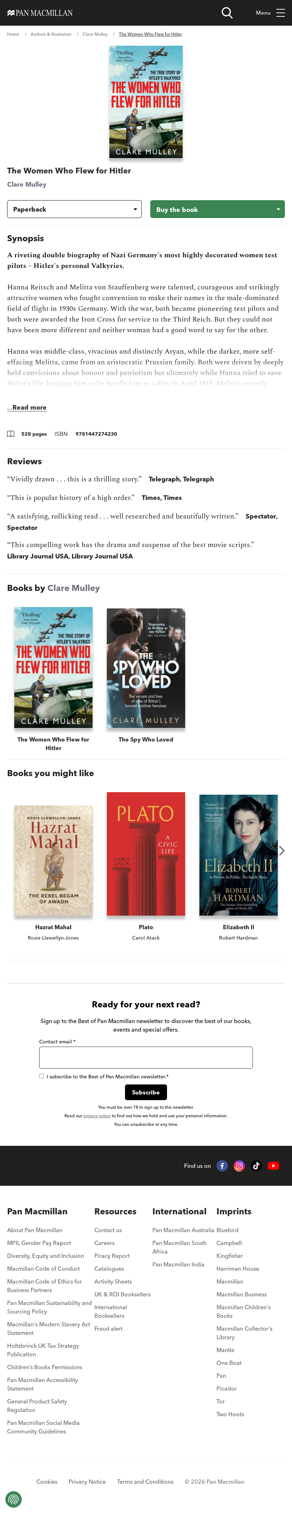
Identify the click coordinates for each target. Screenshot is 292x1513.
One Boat (229, 1362)
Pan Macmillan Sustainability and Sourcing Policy (49, 1307)
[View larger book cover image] (145, 102)
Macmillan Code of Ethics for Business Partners (44, 1286)
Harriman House (238, 1268)
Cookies (46, 1481)
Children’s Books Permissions (44, 1367)
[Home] (40, 13)
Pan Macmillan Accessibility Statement (42, 1384)
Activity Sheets (113, 1281)
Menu (263, 12)
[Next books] (282, 851)
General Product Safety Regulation (37, 1405)
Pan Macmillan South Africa (179, 1247)
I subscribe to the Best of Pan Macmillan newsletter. (107, 1076)
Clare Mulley (95, 34)
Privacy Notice (87, 1481)
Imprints (234, 1211)
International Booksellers (110, 1311)
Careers (104, 1242)
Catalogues (109, 1268)
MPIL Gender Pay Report (39, 1242)
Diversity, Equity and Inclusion (45, 1255)
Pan (221, 1375)
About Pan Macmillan (34, 1230)
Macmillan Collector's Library (244, 1333)
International (179, 1211)
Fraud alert (108, 1328)
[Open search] (227, 13)
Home (13, 34)
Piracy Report (112, 1255)
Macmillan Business (242, 1294)
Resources (115, 1211)
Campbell (229, 1242)
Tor (221, 1401)
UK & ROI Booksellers (122, 1294)
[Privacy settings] (13, 1499)
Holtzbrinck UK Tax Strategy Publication (43, 1350)
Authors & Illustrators (51, 34)
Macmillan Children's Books (244, 1311)
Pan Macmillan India (178, 1264)
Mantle (225, 1349)
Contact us (108, 1230)
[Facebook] (222, 1166)
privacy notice (97, 1115)
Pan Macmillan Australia (183, 1230)
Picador (227, 1388)
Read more (29, 407)
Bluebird (228, 1230)
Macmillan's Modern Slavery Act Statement (48, 1328)
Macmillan (230, 1281)
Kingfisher (230, 1255)
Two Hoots (230, 1414)
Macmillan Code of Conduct (43, 1268)
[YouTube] (273, 1166)
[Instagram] (239, 1166)
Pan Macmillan (37, 1211)
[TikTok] (256, 1166)
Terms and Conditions (145, 1481)
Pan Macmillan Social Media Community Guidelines (43, 1427)
